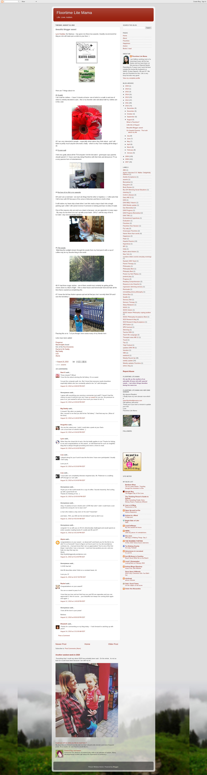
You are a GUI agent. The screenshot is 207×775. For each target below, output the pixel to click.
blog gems (126, 184)
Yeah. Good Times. (132, 583)
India (124, 249)
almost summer (130, 580)
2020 (127, 86)
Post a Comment (64, 635)
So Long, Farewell (130, 548)
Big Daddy (59, 351)
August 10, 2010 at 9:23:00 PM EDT (72, 466)
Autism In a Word (131, 515)
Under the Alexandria (133, 589)
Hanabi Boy (129, 491)
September (131, 117)
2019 (127, 89)
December (131, 108)
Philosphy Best (128, 271)
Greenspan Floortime (130, 231)
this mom (128, 536)
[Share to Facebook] (83, 362)
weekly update (128, 360)
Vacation (126, 350)
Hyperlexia (126, 244)
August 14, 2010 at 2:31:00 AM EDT (72, 631)
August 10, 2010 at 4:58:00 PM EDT (72, 386)
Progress (126, 279)
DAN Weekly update (130, 205)
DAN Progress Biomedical (131, 213)
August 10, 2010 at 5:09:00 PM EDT (72, 402)
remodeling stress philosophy (133, 292)
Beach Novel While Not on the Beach (136, 558)
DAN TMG (126, 215)
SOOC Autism (127, 310)
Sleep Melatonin (128, 305)
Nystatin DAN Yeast (129, 261)
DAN (124, 200)
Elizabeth (63, 624)
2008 (127, 159)
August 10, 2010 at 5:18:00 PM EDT (72, 418)
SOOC (125, 307)
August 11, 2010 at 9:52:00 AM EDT (72, 518)
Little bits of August (133, 125)
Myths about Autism (129, 251)
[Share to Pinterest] (85, 362)
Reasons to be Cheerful (131, 284)
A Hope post (129, 517)
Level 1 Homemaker (132, 561)
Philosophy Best (128, 269)
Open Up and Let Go (132, 510)
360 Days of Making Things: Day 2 (136, 537)
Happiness (126, 43)
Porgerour (59, 342)
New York (126, 254)
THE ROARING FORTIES (134, 541)
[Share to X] (81, 362)
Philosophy (126, 266)
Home (87, 644)
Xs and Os (128, 553)
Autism (125, 46)
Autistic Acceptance (129, 177)
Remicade (126, 289)
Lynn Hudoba (60, 34)
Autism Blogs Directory (133, 566)
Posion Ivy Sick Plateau (131, 274)
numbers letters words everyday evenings (137, 257)
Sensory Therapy (129, 302)
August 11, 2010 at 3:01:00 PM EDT (72, 532)
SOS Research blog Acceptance (134, 322)
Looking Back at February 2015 (135, 563)
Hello (126, 522)
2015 (127, 91)
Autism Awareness (131, 512)
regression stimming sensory (133, 287)
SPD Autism (127, 324)
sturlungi (128, 578)
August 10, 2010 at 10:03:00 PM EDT (73, 496)
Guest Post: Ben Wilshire (133, 568)
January (130, 153)
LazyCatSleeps (130, 525)
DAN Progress (128, 210)
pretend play (127, 276)
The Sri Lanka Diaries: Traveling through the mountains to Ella (135, 487)
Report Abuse (128, 371)
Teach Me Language (130, 335)
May (128, 141)
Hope (125, 238)
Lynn (62, 438)
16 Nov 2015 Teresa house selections (137, 543)
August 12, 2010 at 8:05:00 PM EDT (72, 617)
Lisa (57, 353)
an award (92, 397)
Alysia (58, 356)
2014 (127, 94)
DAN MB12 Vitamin (129, 202)
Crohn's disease (128, 195)
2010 (127, 106)
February (130, 150)
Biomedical (126, 182)
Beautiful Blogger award (135, 128)
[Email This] (77, 362)
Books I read (127, 48)
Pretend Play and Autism (72, 750)
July (128, 136)
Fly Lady (126, 228)
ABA (124, 170)
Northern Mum (130, 485)
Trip (124, 342)
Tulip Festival (127, 345)
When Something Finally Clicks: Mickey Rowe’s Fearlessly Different (136, 501)
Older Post (113, 644)
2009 (127, 156)
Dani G (62, 372)
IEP (124, 246)
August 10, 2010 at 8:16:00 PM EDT (72, 448)
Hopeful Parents (128, 241)
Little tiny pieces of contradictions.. (136, 532)
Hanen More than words (131, 233)
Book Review (127, 187)
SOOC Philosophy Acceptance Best (135, 317)
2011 (127, 103)
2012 (127, 100)
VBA (124, 353)
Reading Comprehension (131, 281)
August (129, 119)
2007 (127, 162)
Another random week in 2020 (68, 655)
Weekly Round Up (129, 358)
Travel (125, 340)
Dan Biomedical (128, 208)
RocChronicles (68, 347)
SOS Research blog (129, 319)
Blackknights (60, 345)
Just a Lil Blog (130, 505)
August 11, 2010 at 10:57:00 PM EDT (73, 577)
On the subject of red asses (134, 585)
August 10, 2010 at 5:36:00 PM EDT (72, 432)
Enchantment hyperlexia (131, 218)
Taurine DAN (127, 332)
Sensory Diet (127, 299)
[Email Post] (73, 361)
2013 (127, 97)
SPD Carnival (127, 327)
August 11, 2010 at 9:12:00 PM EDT (72, 557)
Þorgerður (64, 425)
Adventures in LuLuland (134, 551)
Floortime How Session (131, 226)
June (129, 138)
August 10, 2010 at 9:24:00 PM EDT (72, 480)
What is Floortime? (133, 122)
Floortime (126, 41)
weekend (126, 355)
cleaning (126, 192)
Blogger (115, 767)
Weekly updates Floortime (132, 363)
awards (63, 365)
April (128, 144)
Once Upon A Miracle (132, 571)
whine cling (126, 366)
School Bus (127, 294)
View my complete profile (131, 78)
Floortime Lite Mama (74, 12)
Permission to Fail (130, 507)
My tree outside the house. (133, 527)
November (131, 111)
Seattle (125, 297)
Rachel (63, 583)
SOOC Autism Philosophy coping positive (137, 312)
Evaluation (126, 221)
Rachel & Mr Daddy (63, 349)
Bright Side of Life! (132, 520)
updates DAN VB (128, 348)
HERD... (128, 531)
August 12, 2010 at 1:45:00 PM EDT (72, 601)
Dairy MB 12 (127, 197)
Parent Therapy (128, 263)
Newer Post (61, 644)
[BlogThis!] (79, 362)
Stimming (126, 330)
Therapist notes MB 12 (130, 337)
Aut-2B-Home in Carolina (134, 556)
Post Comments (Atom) (73, 648)
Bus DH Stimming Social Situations (135, 190)
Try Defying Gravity (132, 546)
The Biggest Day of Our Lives (134, 493)
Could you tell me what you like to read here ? (71, 743)
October (130, 114)
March (129, 147)
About (125, 38)
